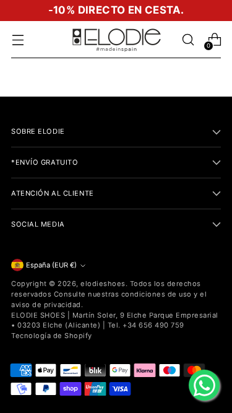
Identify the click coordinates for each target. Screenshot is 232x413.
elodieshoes (103, 283)
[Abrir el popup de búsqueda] (187, 40)
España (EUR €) (51, 265)
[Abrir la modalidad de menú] (17, 40)
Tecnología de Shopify (51, 335)
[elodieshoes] (116, 39)
